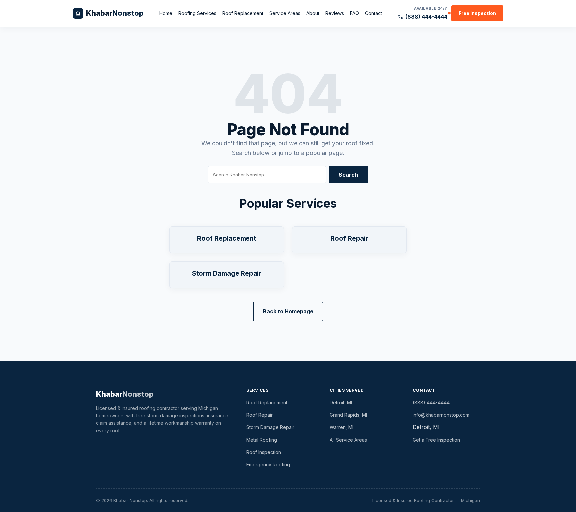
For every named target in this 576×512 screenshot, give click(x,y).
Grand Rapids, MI (348, 415)
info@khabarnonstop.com (441, 415)
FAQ (354, 13)
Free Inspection (477, 13)
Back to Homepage (288, 311)
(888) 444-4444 (422, 16)
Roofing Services (197, 13)
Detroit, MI (341, 402)
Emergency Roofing (268, 464)
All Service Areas (348, 440)
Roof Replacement (242, 13)
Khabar (125, 394)
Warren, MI (341, 427)
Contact (373, 13)
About (312, 13)
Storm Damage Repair (226, 273)
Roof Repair (349, 238)
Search (348, 174)
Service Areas (284, 13)
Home (165, 13)
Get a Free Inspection (436, 440)
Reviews (334, 13)
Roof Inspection (263, 452)
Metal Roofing (261, 440)
